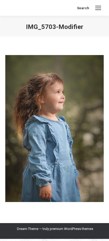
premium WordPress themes (71, 229)
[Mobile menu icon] (98, 8)
